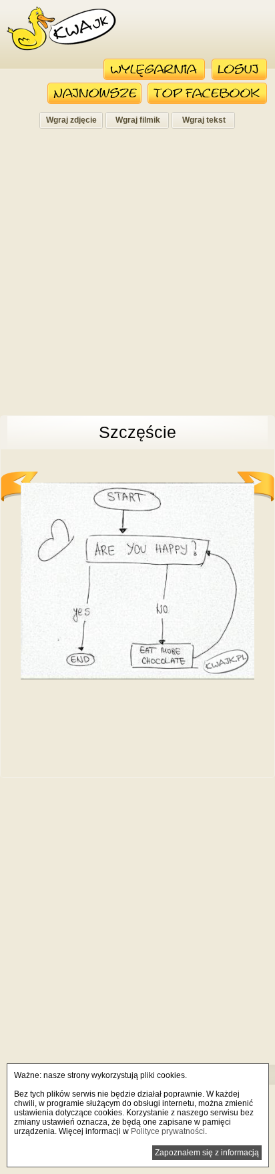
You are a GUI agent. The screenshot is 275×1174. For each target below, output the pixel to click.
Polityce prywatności (168, 1131)
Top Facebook (207, 93)
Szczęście (137, 432)
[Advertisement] (137, 276)
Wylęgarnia (154, 69)
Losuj (239, 69)
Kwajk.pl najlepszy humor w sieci (61, 29)
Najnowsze (94, 93)
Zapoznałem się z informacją (207, 1152)
